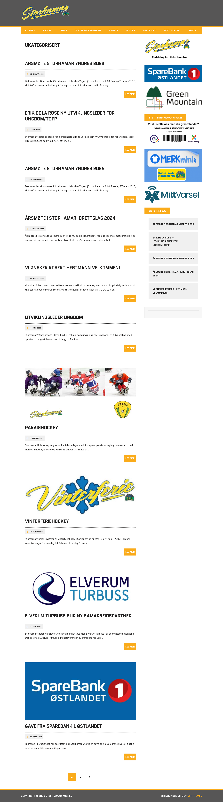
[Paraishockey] (80, 419)
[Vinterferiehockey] (80, 512)
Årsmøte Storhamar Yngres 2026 (64, 63)
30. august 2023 (37, 278)
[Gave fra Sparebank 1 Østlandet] (80, 717)
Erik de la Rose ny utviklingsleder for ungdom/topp (70, 116)
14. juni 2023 (35, 328)
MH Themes (194, 796)
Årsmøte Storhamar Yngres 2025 (64, 168)
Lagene (47, 30)
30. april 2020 (36, 737)
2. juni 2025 (35, 130)
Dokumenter (172, 30)
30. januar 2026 (37, 74)
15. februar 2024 (37, 229)
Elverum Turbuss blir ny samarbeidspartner (78, 615)
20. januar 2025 (36, 179)
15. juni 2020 (35, 627)
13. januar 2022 (36, 532)
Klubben (30, 30)
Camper (113, 30)
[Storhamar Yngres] (111, 13)
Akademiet (149, 30)
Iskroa (192, 30)
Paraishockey (41, 427)
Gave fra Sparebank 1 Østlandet (63, 726)
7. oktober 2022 (37, 438)
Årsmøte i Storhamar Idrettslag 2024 (70, 218)
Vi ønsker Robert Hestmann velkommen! (72, 267)
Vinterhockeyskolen (88, 30)
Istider (130, 30)
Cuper (63, 30)
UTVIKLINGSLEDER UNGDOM (54, 317)
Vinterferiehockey (47, 521)
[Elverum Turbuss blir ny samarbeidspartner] (80, 607)
